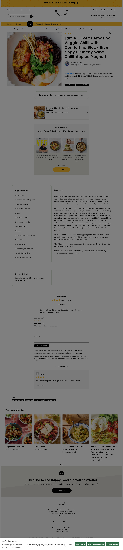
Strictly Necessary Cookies (96, 544)
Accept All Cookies (112, 544)
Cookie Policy (17, 547)
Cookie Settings (80, 544)
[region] (61, 544)
